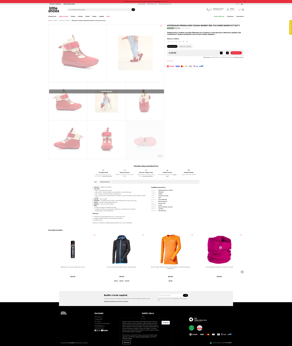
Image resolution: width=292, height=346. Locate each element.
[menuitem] (52, 16)
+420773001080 (100, 330)
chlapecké (164, 199)
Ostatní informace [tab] (105, 181)
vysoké (160, 205)
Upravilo (227, 342)
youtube (104, 330)
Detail (120, 263)
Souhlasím (166, 322)
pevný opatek (162, 203)
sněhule (160, 193)
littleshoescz (97, 330)
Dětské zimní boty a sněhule (165, 190)
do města (160, 195)
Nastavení (126, 342)
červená (165, 201)
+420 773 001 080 (107, 176)
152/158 (170, 281)
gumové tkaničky (162, 206)
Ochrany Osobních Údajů (142, 336)
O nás (143, 316)
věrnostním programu (238, 57)
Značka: (185, 28)
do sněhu (166, 195)
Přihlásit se (185, 295)
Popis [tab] (95, 181)
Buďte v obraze (95, 330)
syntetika (160, 208)
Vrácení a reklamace (69, 4)
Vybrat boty (157, 1)
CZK (237, 4)
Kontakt (143, 318)
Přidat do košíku (236, 52)
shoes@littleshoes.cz (100, 325)
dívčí (159, 199)
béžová (160, 201)
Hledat (133, 9)
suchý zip (170, 206)
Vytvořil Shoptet (217, 342)
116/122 (116, 281)
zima (159, 197)
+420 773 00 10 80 (99, 328)
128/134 (121, 281)
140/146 (127, 281)
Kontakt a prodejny (55, 4)
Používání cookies (127, 338)
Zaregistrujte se (207, 57)
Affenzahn (161, 192)
